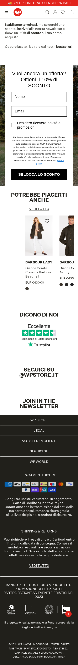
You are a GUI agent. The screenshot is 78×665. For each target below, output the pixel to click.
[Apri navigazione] (7, 12)
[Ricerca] (47, 12)
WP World (39, 462)
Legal (39, 430)
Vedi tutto (39, 209)
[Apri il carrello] (71, 12)
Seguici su (39, 451)
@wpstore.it (39, 375)
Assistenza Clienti (39, 441)
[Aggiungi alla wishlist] (47, 221)
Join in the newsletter (39, 403)
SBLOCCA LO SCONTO (39, 174)
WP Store (39, 420)
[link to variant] (28, 287)
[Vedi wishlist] (63, 12)
